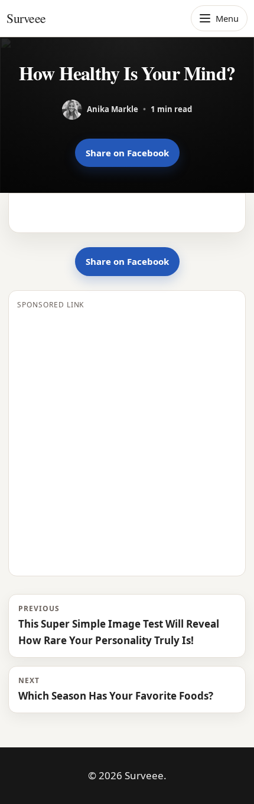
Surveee (26, 18)
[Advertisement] (127, 440)
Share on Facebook (127, 153)
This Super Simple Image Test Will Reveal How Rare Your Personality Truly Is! (118, 625)
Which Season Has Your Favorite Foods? (115, 689)
